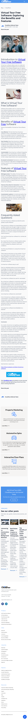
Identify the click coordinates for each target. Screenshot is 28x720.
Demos (2, 702)
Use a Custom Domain (5, 677)
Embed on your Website (5, 675)
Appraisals (3, 662)
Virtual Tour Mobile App (5, 622)
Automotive (3, 653)
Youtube (2, 696)
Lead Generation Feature (5, 674)
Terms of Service (4, 705)
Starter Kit (3, 630)
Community (3, 693)
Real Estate (3, 647)
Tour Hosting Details (4, 635)
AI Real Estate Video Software (6, 624)
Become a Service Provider (6, 639)
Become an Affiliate (4, 637)
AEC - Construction (4, 658)
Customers (3, 634)
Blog (2, 694)
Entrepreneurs (4, 656)
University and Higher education (7, 660)
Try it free (14, 499)
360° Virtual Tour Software (6, 613)
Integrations (3, 700)
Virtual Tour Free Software (13, 61)
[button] (24, 1)
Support (2, 691)
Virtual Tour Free (13, 123)
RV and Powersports (4, 654)
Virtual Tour (20, 168)
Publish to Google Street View (6, 670)
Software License (4, 703)
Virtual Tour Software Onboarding (7, 687)
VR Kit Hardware (4, 632)
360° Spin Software (4, 615)
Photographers (4, 651)
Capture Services (4, 618)
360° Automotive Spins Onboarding (7, 689)
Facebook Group (4, 698)
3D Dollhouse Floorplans (5, 679)
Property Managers (4, 649)
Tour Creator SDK (4, 620)
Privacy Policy (3, 707)
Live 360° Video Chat (5, 672)
